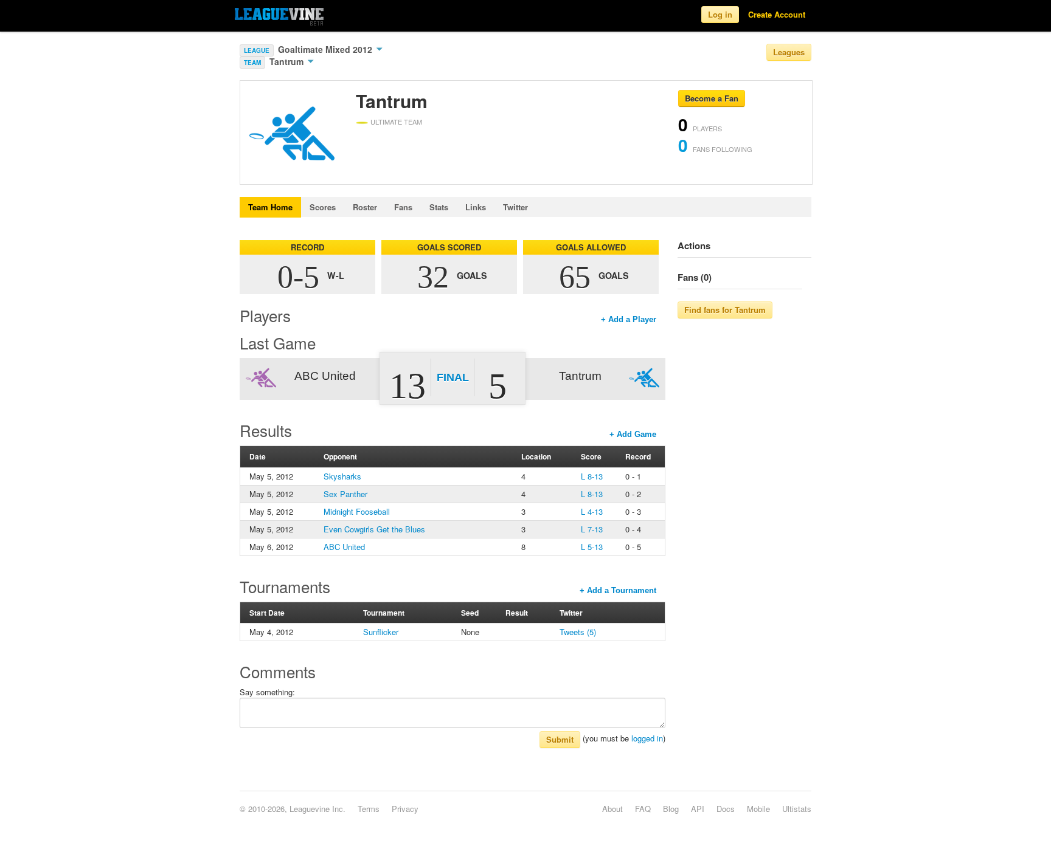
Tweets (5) (578, 632)
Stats (438, 207)
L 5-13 (592, 546)
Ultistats (796, 808)
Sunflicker (380, 632)
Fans (403, 207)
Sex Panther (345, 494)
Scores (323, 207)
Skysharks (342, 476)
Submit (560, 739)
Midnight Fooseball (357, 511)
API (697, 808)
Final (453, 377)
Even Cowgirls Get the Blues (374, 529)
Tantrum (287, 61)
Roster (365, 207)
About (612, 808)
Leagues (789, 52)
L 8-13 (592, 476)
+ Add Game (632, 434)
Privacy (405, 808)
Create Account (776, 14)
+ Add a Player (628, 319)
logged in (647, 738)
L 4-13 (592, 511)
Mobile (758, 808)
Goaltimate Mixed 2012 (326, 49)
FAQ (643, 808)
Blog (671, 808)
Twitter (515, 207)
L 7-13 (592, 529)
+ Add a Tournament (618, 590)
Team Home (270, 207)
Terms (369, 808)
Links (475, 207)
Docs (725, 808)
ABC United (344, 546)
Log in (720, 14)
